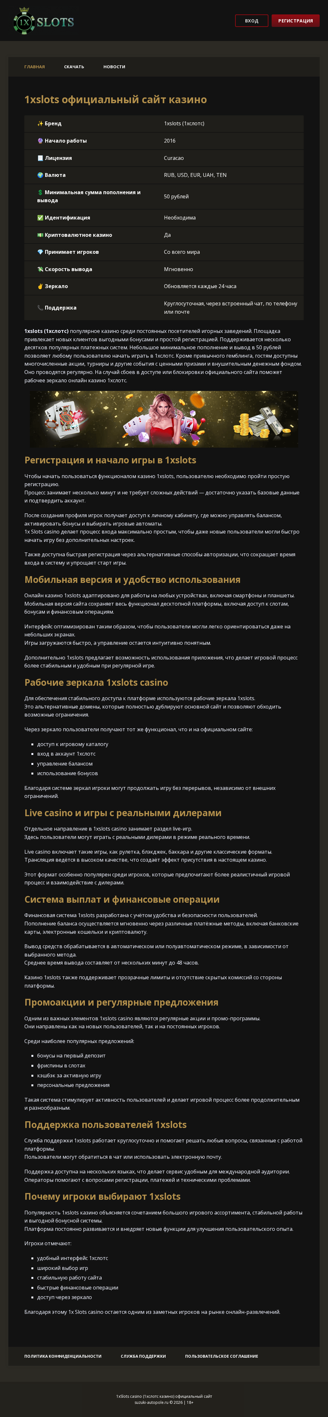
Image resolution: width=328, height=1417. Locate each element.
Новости (114, 67)
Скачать (74, 67)
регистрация (295, 21)
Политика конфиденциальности (63, 1356)
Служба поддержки (143, 1356)
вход (251, 21)
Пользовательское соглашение (221, 1356)
